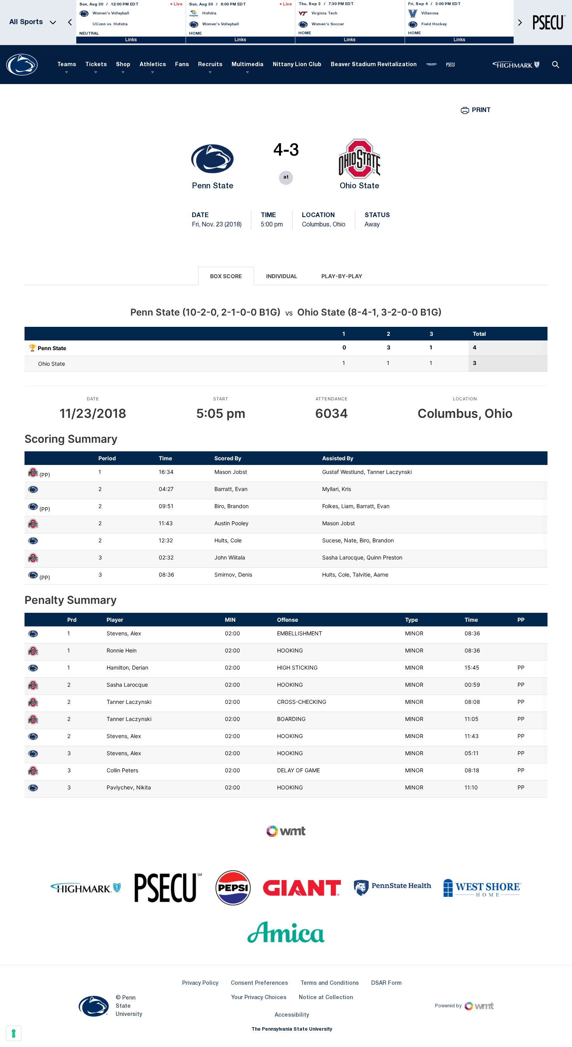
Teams (66, 64)
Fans (182, 64)
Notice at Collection (326, 997)
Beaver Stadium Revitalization (374, 64)
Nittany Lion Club (297, 64)
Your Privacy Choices (258, 997)
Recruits (210, 64)
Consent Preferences (259, 983)
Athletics (153, 64)
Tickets (96, 64)
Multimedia (247, 64)
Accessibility (292, 1015)
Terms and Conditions (329, 983)
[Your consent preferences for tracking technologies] (13, 1033)
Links (131, 40)
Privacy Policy (200, 983)
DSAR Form (386, 983)
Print (481, 110)
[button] (70, 22)
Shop (123, 64)
